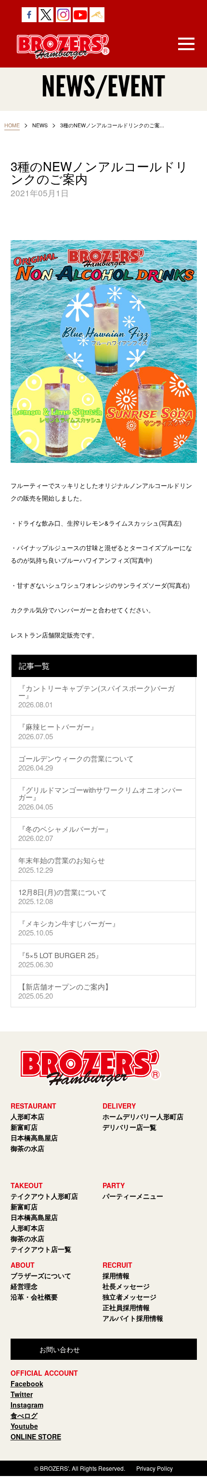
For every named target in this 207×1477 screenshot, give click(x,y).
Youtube (24, 1426)
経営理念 (24, 1286)
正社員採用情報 (126, 1307)
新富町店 (24, 1127)
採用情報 (116, 1275)
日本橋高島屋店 (34, 1137)
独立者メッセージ (129, 1296)
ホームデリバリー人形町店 (143, 1116)
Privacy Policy (154, 1468)
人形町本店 (27, 1116)
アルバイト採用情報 (133, 1317)
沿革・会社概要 (34, 1296)
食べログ (24, 1415)
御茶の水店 (27, 1148)
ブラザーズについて (41, 1275)
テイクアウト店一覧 (41, 1249)
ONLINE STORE (36, 1436)
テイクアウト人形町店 (44, 1195)
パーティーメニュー (133, 1195)
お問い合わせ (59, 1349)
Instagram (27, 1404)
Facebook (27, 1383)
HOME (12, 125)
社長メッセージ (126, 1286)
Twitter (22, 1394)
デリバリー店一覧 (129, 1127)
